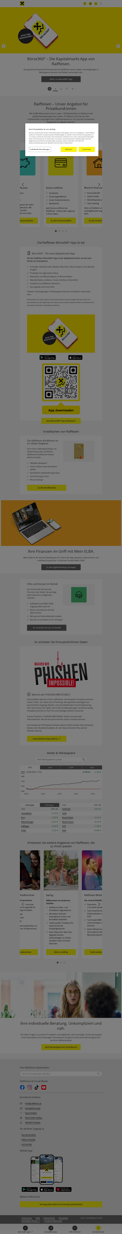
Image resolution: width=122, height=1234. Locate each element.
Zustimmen (87, 149)
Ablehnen (68, 149)
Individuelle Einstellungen (40, 149)
